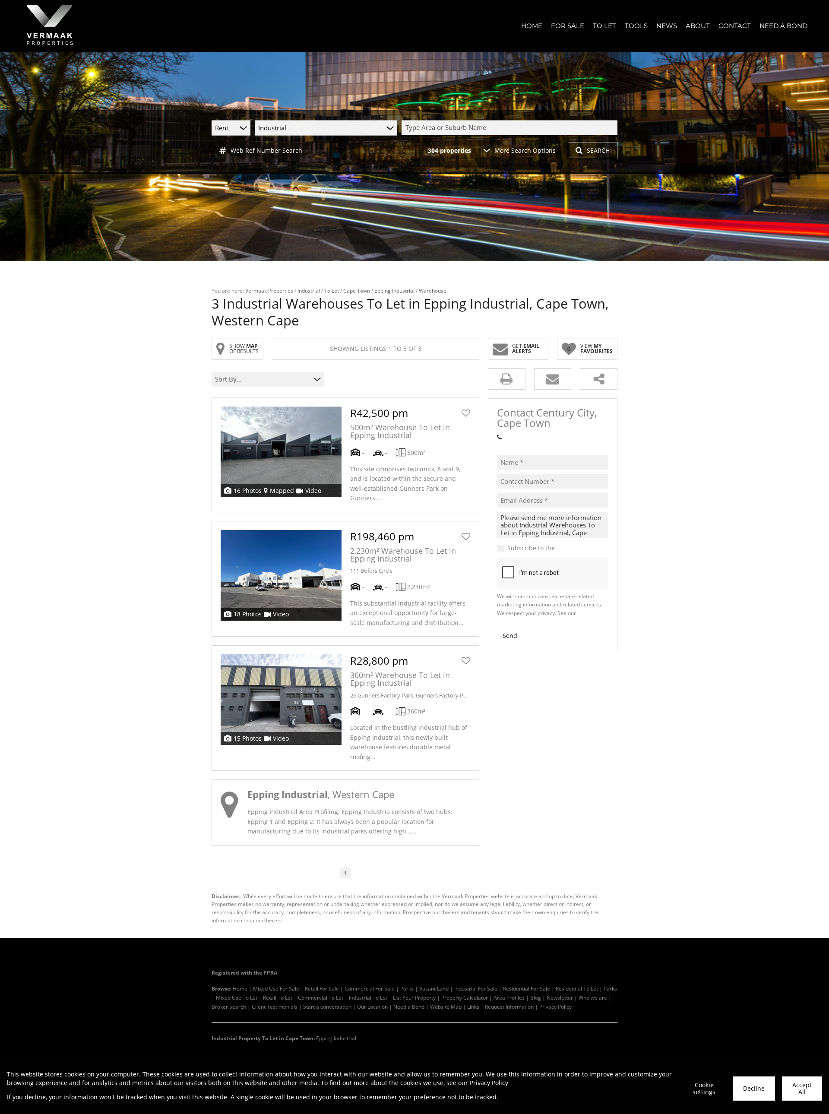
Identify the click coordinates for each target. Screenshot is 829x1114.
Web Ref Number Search (266, 150)
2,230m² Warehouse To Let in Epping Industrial (403, 554)
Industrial (308, 290)
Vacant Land (434, 988)
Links (473, 1006)
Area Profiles (509, 997)
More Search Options (525, 150)
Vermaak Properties (269, 290)
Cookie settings (704, 1088)
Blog (535, 997)
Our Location (372, 1006)
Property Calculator (464, 997)
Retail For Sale (322, 988)
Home (240, 988)
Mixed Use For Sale (276, 988)
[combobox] (511, 127)
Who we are (593, 997)
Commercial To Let (320, 997)
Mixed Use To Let (236, 997)
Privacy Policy (555, 1006)
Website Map (446, 1006)
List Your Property (414, 997)
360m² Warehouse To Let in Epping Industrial (400, 679)
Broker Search (229, 1006)
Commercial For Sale (370, 988)
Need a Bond (408, 1006)
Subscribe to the (556, 548)
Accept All (802, 1088)
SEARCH (598, 150)
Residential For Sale (526, 988)
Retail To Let (277, 997)
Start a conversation (327, 1006)
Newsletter (560, 997)
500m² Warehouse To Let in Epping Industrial (400, 431)
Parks (407, 988)
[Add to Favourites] (466, 413)
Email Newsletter (581, 548)
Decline (754, 1088)
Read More (432, 831)
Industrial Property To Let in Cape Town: (263, 1038)
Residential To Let (577, 988)
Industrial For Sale (475, 988)
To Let (331, 290)
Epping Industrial (394, 290)
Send (510, 635)
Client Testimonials (274, 1006)
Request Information (509, 1006)
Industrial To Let (368, 997)
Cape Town (356, 290)
